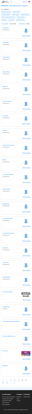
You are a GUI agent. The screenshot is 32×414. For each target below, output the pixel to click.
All (2, 9)
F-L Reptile (5, 115)
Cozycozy (5, 350)
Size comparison (6, 404)
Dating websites (25, 14)
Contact (18, 400)
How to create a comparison (8, 396)
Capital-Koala (6, 306)
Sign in (25, 1)
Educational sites (20, 20)
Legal (18, 398)
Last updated (4, 23)
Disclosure (19, 396)
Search (11, 1)
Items (28, 23)
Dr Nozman (5, 247)
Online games (15, 14)
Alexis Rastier (6, 57)
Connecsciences (7, 101)
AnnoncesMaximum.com (9, 336)
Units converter (5, 402)
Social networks (21, 17)
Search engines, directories (8, 17)
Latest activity (26, 396)
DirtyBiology (6, 203)
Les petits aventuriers (8, 233)
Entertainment (16, 11)
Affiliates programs (6, 11)
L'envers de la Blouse (8, 174)
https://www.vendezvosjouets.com (11, 321)
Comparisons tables (7, 400)
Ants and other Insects (8, 145)
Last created (13, 23)
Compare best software (7, 398)
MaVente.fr (5, 365)
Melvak (4, 159)
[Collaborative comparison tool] (5, 2)
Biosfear (5, 130)
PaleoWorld (6, 27)
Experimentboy (6, 277)
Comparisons (22, 23)
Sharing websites (6, 14)
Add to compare (26, 35)
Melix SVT (5, 86)
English (29, 1)
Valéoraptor (6, 42)
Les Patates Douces (8, 218)
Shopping (4, 20)
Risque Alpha (6, 71)
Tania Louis (6, 262)
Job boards (11, 20)
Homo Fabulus (6, 189)
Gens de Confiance (8, 291)
